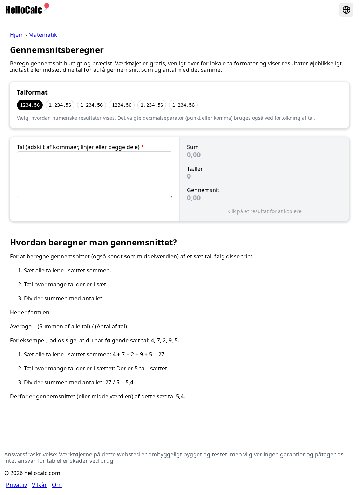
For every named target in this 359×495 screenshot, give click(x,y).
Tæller (195, 169)
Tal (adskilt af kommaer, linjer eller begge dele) (80, 147)
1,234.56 (152, 105)
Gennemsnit (203, 190)
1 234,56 (91, 105)
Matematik (42, 35)
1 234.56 (183, 105)
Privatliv (16, 485)
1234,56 (30, 105)
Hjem (17, 35)
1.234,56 (60, 105)
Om (57, 485)
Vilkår (39, 485)
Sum (193, 147)
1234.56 (121, 105)
